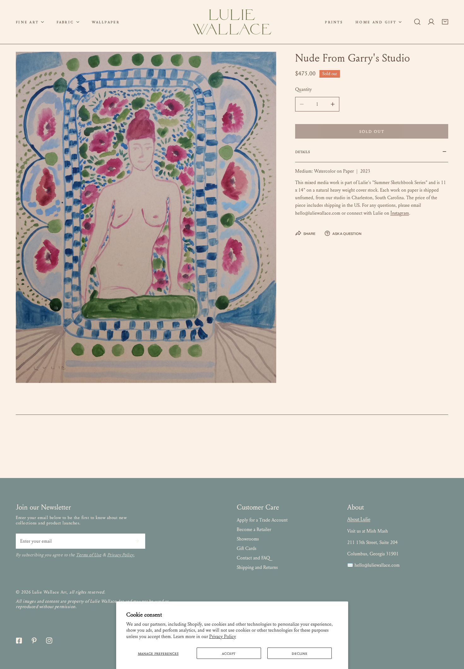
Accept (228, 653)
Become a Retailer (254, 529)
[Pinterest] (34, 640)
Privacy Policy (222, 636)
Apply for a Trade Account (262, 520)
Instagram (399, 213)
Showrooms (248, 539)
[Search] (417, 22)
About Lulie (358, 519)
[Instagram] (49, 640)
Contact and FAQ (253, 558)
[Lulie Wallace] (232, 21)
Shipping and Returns (257, 567)
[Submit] (137, 541)
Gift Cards (246, 548)
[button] (29, 22)
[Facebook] (19, 640)
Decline (299, 653)
